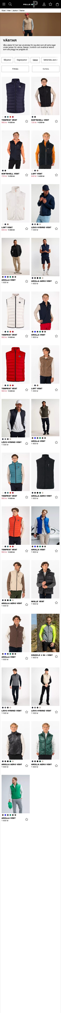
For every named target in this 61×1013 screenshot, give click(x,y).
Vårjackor (7, 60)
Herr (9, 11)
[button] (4, 4)
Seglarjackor (22, 60)
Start (4, 11)
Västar (22, 11)
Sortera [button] (46, 69)
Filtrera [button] (15, 69)
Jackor (15, 11)
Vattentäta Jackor (50, 60)
